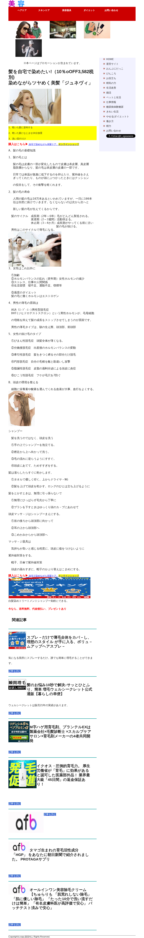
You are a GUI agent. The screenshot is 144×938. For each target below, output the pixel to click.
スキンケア (44, 10)
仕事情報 (111, 102)
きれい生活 (112, 111)
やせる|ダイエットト (117, 116)
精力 (108, 126)
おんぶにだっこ (114, 68)
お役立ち (111, 78)
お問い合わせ (111, 10)
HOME (110, 59)
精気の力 (111, 83)
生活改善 (111, 87)
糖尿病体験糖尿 (114, 106)
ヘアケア (22, 10)
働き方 (110, 121)
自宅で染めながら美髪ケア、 (53, 144)
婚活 (108, 92)
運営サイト (112, 63)
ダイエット (89, 10)
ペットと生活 (113, 97)
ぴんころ (111, 73)
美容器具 (66, 10)
